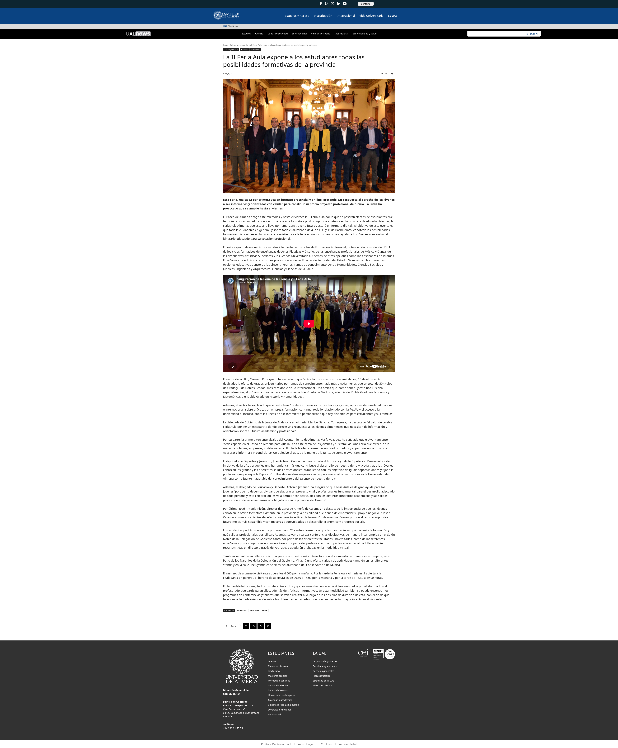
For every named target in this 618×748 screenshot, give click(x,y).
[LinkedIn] (339, 4)
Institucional (255, 49)
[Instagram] (327, 4)
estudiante (242, 610)
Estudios (244, 49)
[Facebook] (321, 4)
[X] (253, 626)
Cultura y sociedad (238, 45)
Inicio (225, 45)
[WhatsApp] (261, 626)
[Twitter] (333, 4)
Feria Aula (254, 610)
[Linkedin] (268, 626)
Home (264, 610)
